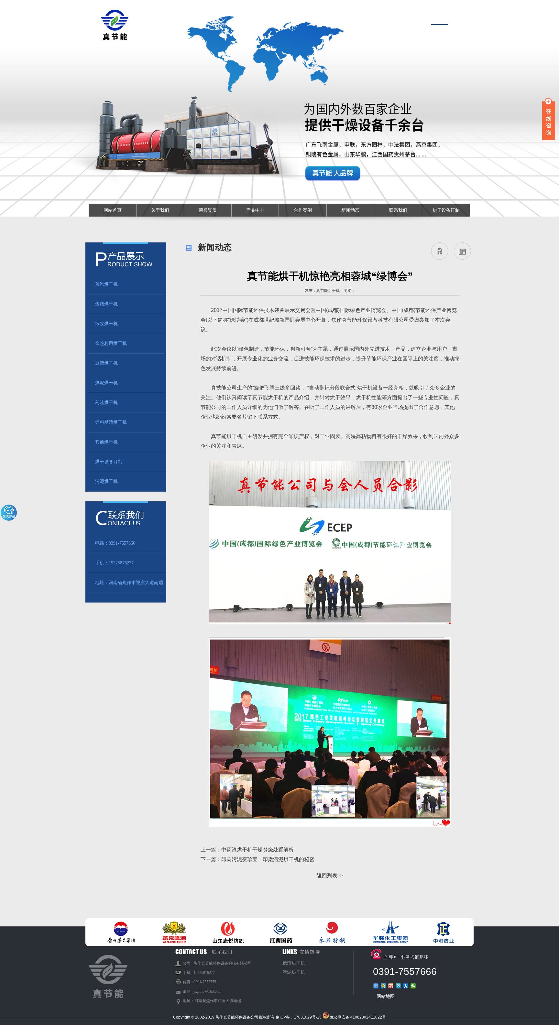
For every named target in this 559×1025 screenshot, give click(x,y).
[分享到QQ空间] (383, 985)
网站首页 (113, 210)
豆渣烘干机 (106, 363)
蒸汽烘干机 (106, 284)
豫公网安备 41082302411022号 (358, 1017)
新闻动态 (350, 210)
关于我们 (160, 210)
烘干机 (234, 436)
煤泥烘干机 (106, 382)
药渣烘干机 (106, 402)
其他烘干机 (106, 442)
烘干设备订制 (446, 210)
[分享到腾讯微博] (398, 985)
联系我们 (398, 210)
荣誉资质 (208, 210)
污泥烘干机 (106, 481)
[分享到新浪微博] (391, 985)
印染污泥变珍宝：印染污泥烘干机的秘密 (267, 859)
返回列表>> (330, 875)
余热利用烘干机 (111, 343)
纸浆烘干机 (106, 323)
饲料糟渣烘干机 (111, 422)
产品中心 (255, 210)
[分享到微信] (413, 985)
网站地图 (386, 996)
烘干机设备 (370, 387)
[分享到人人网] (406, 985)
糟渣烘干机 (293, 963)
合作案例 (303, 210)
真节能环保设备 (360, 320)
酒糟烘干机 (106, 304)
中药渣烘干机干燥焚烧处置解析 (257, 849)
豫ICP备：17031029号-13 (299, 1017)
